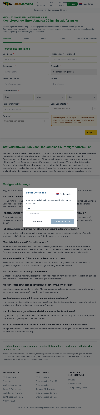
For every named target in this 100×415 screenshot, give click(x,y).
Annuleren (37, 221)
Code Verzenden (62, 221)
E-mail (29, 209)
